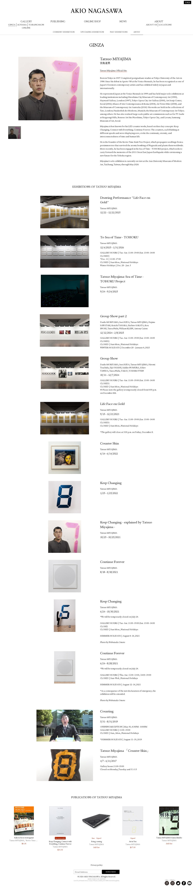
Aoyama (22, 24)
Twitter (178, 883)
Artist (137, 32)
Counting (107, 711)
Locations (165, 24)
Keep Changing (111, 483)
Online (26, 27)
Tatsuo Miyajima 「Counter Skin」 (125, 751)
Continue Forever (112, 562)
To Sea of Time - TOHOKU (119, 237)
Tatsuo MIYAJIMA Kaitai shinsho (169, 838)
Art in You (132, 842)
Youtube (189, 883)
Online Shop (92, 21)
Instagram (167, 883)
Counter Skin (109, 443)
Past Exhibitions (119, 32)
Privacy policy (96, 865)
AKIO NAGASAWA (96, 10)
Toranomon (36, 24)
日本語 (187, 3)
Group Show (109, 358)
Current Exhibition (64, 32)
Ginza (11, 24)
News (123, 21)
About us (151, 24)
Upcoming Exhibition (92, 32)
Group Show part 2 (113, 316)
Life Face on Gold (112, 404)
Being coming (96, 842)
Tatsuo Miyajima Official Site (113, 71)
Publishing (57, 21)
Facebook (184, 883)
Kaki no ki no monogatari (24, 838)
